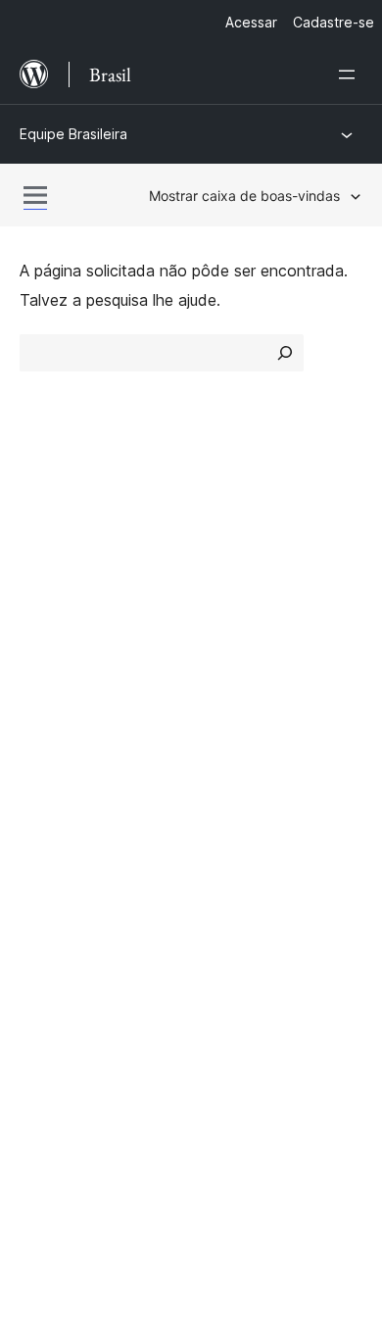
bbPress (59, 943)
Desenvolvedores (83, 774)
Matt (47, 908)
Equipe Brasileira (73, 133)
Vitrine (223, 537)
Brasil (85, 1066)
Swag (231, 809)
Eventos (231, 740)
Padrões (231, 641)
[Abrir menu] (350, 74)
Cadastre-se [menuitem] (333, 22)
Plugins (226, 607)
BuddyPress (73, 977)
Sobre (41, 537)
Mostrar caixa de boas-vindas (244, 195)
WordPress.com (86, 873)
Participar (235, 706)
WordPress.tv (78, 809)
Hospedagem (68, 607)
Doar (228, 774)
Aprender (52, 706)
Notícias (49, 571)
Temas (225, 571)
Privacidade (62, 641)
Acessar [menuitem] (251, 22)
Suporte (48, 740)
